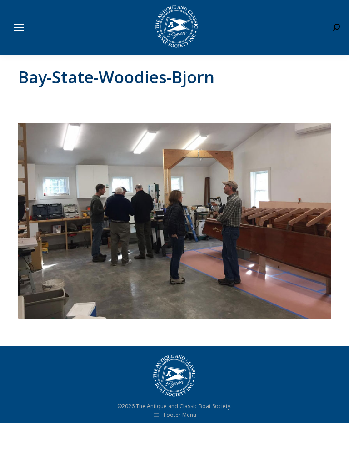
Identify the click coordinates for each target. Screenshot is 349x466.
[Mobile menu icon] (18, 27)
